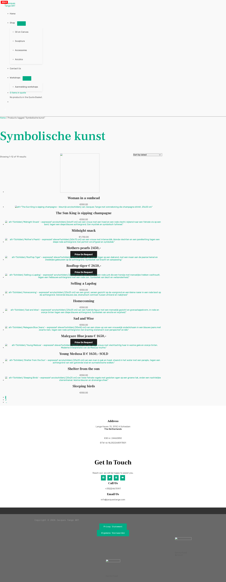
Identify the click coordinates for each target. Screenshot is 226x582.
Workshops (15, 77)
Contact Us (15, 68)
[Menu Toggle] (21, 23)
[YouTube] (122, 477)
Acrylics (19, 59)
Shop (12, 23)
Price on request (84, 254)
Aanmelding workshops (26, 87)
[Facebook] (103, 477)
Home (12, 13)
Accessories (21, 50)
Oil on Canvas (21, 32)
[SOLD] (83, 347)
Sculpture (20, 41)
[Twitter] (109, 477)
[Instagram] (116, 477)
